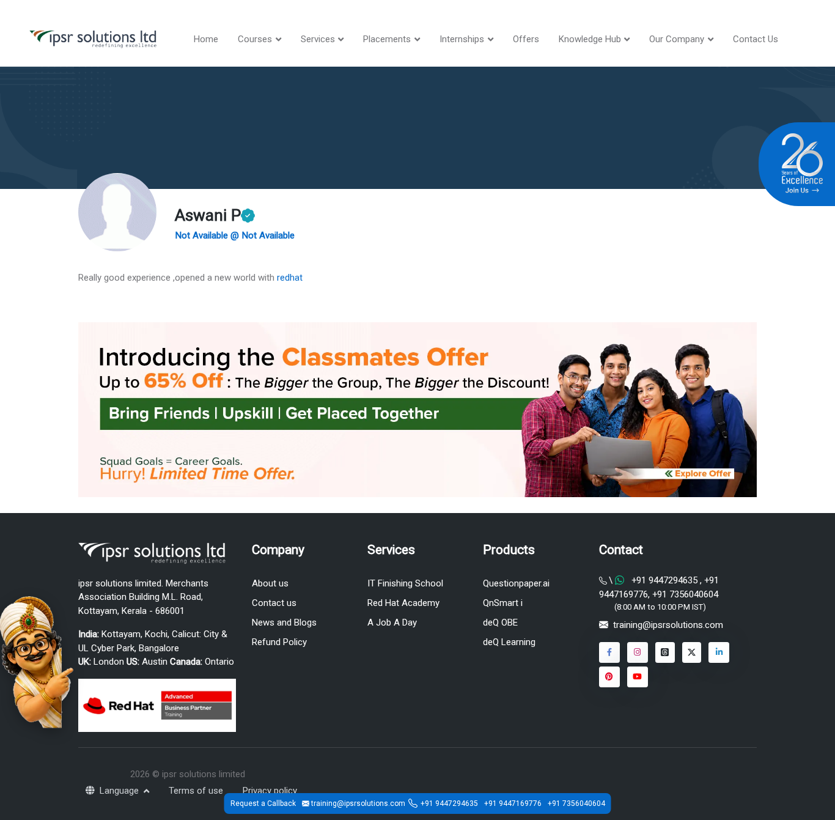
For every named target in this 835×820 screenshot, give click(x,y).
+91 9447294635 (664, 580)
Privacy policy (270, 790)
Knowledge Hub (590, 39)
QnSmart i (503, 602)
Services (318, 39)
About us (270, 583)
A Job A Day (392, 622)
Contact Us (755, 39)
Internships (462, 39)
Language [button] (120, 790)
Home (206, 39)
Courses (255, 39)
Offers (526, 39)
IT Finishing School (405, 583)
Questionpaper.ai (516, 583)
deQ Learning (509, 642)
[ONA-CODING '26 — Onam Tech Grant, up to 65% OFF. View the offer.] (36, 661)
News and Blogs (284, 622)
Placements (387, 39)
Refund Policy (279, 642)
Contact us (274, 602)
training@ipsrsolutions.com (668, 625)
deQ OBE (500, 622)
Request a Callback (263, 803)
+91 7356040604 (684, 594)
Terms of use (196, 790)
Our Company (676, 39)
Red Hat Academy (403, 602)
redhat (288, 277)
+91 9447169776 (513, 803)
